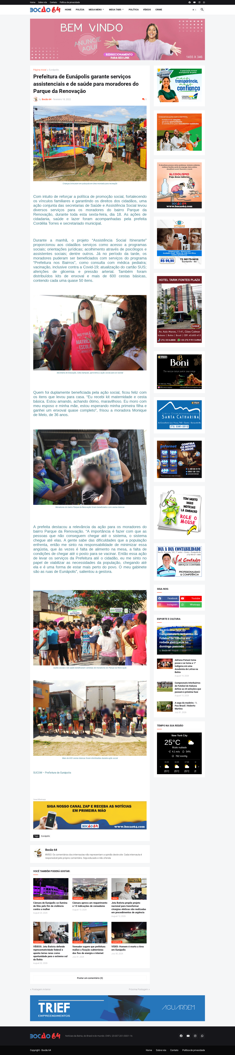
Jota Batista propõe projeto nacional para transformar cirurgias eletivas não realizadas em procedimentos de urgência (128, 907)
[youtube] (194, 2)
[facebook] (190, 2)
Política (134, 9)
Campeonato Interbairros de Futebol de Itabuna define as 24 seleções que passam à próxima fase (188, 687)
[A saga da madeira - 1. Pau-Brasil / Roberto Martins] (165, 706)
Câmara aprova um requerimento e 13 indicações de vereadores (89, 904)
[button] (194, 9)
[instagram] (199, 2)
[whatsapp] (204, 2)
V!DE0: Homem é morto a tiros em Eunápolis (127, 948)
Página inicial (39, 70)
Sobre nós (42, 2)
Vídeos (147, 9)
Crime (158, 9)
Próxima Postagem (138, 989)
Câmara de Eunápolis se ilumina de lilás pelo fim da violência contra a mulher (50, 906)
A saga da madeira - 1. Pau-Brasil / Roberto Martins (186, 706)
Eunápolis (54, 70)
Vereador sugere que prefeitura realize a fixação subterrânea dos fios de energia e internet (88, 950)
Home (32, 2)
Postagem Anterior (41, 989)
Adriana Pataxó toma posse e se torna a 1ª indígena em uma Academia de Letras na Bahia (186, 666)
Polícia (80, 9)
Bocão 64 (51, 849)
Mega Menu (95, 9)
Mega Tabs (115, 9)
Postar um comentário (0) (90, 978)
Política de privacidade (70, 2)
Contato (53, 2)
